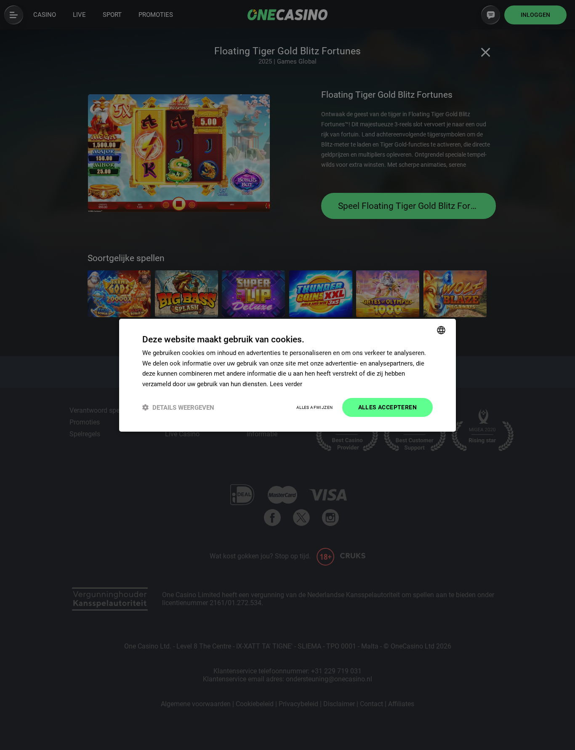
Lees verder (286, 384)
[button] (178, 407)
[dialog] (287, 374)
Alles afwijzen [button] (314, 407)
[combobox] (441, 330)
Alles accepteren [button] (387, 407)
